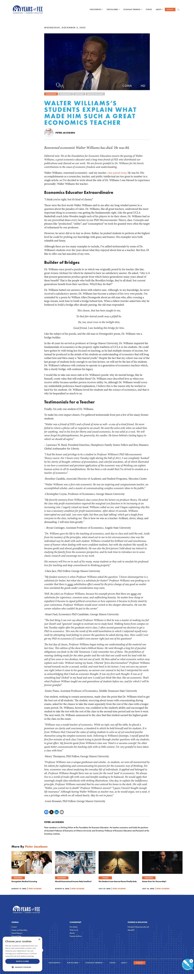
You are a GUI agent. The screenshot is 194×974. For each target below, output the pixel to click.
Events (149, 9)
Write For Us (74, 930)
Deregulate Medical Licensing (24, 881)
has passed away (117, 173)
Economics (51, 94)
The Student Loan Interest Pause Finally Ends (118, 881)
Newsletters (73, 927)
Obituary (79, 94)
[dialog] (22, 954)
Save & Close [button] (22, 961)
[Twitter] (51, 812)
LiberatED (131, 930)
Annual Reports (16, 933)
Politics (105, 878)
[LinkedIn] (57, 812)
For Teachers (112, 9)
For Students (95, 9)
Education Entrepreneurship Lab (138, 927)
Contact (14, 927)
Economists (65, 94)
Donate (170, 9)
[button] (22, 967)
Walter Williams (95, 94)
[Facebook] (46, 812)
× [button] (39, 939)
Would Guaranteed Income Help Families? (73, 881)
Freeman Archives (76, 936)
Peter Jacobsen (65, 132)
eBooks (72, 933)
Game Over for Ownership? (154, 881)
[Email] (62, 812)
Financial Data (16, 936)
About (159, 9)
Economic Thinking (132, 9)
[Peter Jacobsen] (48, 132)
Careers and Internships (19, 930)
